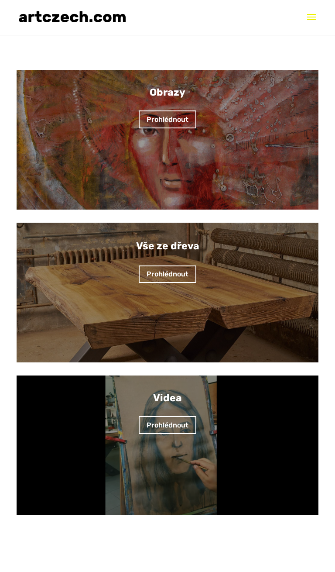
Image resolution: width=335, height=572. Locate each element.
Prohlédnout (167, 119)
